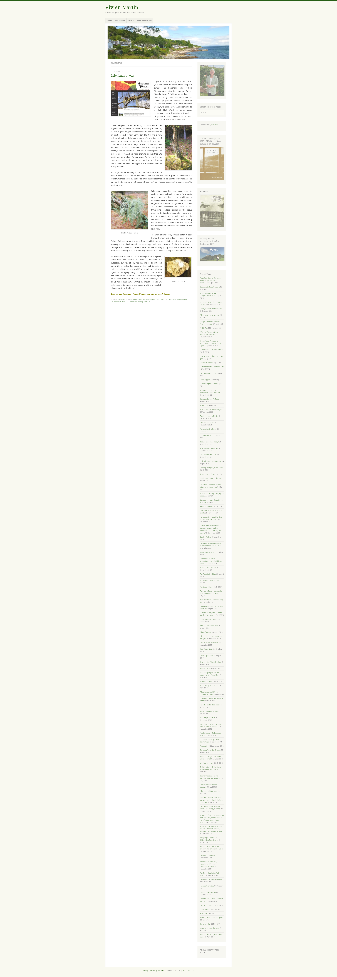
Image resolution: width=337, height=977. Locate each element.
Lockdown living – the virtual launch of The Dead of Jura (210, 544)
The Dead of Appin (207, 422)
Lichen (122, 302)
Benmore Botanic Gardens (210, 287)
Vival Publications (144, 20)
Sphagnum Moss (144, 302)
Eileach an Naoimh (207, 363)
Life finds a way (123, 75)
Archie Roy (204, 328)
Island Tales (204, 405)
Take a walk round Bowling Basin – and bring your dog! (210, 807)
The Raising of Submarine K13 (211, 879)
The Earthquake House (208, 373)
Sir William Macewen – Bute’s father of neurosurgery (210, 486)
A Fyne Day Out (205, 632)
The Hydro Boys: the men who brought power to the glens (211, 592)
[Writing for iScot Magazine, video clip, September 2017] (212, 254)
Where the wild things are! (209, 791)
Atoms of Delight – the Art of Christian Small (210, 757)
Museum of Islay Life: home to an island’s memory (211, 614)
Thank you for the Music (208, 416)
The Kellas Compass (207, 855)
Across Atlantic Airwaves (209, 448)
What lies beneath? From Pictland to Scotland (209, 693)
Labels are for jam (206, 763)
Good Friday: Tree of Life (209, 685)
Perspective (204, 746)
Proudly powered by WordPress (154, 970)
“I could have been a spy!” (209, 442)
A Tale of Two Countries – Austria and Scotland (209, 333)
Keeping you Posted (207, 718)
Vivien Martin (121, 7)
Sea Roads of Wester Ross (209, 580)
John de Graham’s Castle (209, 626)
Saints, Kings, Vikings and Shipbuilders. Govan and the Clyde (210, 343)
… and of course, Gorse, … (209, 928)
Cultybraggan (205, 380)
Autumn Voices (136, 299)
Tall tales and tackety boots (210, 705)
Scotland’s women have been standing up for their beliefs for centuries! (211, 799)
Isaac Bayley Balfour (180, 299)
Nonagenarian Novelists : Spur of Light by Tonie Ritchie (211, 518)
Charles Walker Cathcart (150, 299)
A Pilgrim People (206, 506)
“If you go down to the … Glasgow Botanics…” (209, 294)
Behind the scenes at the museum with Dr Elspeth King (210, 777)
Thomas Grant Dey (207, 886)
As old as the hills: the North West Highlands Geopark (210, 725)
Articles (131, 20)
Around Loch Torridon (208, 567)
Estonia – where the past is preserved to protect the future (211, 847)
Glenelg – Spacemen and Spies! (211, 917)
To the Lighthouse (206, 655)
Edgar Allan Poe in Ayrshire (210, 315)
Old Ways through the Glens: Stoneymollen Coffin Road (210, 768)
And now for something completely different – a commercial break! (208, 864)
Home (109, 20)
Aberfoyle (203, 913)
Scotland (121, 299)
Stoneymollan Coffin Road (209, 399)
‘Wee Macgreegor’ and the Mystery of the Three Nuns (209, 673)
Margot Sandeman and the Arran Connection (210, 322)
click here (214, 125)
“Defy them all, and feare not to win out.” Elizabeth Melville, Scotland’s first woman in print (211, 828)
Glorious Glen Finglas (208, 892)
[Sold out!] (212, 227)
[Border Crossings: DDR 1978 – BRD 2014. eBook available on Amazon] (212, 180)
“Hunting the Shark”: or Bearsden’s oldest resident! (210, 391)
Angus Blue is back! (207, 552)
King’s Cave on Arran (207, 474)
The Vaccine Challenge (208, 429)
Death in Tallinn (205, 537)
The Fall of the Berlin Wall (209, 643)
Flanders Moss (205, 668)
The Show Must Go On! (208, 455)
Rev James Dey (205, 924)
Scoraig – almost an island (209, 711)
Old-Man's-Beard (132, 302)
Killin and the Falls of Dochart (210, 662)
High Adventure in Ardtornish (211, 461)
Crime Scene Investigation (209, 619)
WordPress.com (188, 970)
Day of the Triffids (166, 299)
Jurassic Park (115, 302)
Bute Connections (206, 649)
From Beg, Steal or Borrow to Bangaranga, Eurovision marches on (211, 280)
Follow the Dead (206, 905)
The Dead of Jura (206, 587)
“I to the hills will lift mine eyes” (211, 409)
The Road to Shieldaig (208, 574)
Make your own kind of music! (211, 309)
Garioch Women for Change (210, 750)
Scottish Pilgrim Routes (208, 384)
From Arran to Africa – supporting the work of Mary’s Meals (211, 561)
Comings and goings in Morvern (212, 468)
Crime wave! (204, 909)
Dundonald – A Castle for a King (211, 478)
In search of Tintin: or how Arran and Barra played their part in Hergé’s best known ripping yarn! (212, 818)
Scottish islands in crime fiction (211, 350)
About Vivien (120, 20)
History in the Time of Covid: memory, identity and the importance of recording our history (210, 529)
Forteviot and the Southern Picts (212, 367)
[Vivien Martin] (168, 42)
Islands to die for (206, 681)
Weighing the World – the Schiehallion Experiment (209, 839)
